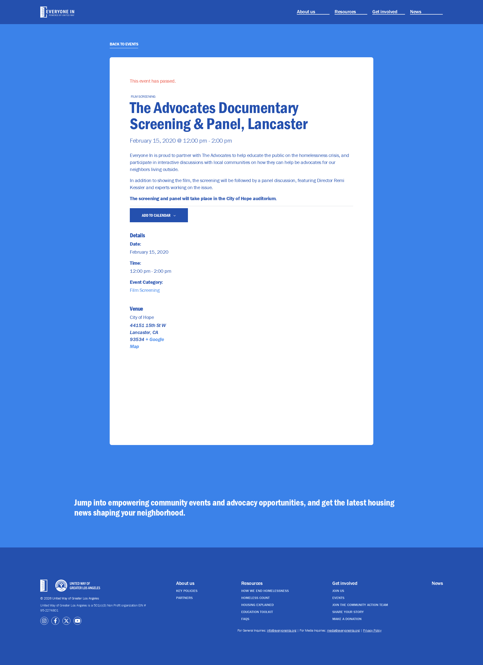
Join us (338, 590)
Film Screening (144, 290)
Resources (345, 11)
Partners (184, 597)
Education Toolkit (257, 611)
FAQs (245, 619)
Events (338, 597)
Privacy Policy (372, 630)
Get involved (384, 11)
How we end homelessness (265, 590)
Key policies (186, 590)
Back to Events (124, 43)
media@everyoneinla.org (343, 630)
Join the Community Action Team (360, 604)
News (415, 11)
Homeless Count (255, 597)
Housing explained (257, 604)
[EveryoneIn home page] (71, 12)
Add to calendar (156, 215)
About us (306, 11)
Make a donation (346, 619)
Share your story (348, 611)
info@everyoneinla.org (281, 630)
